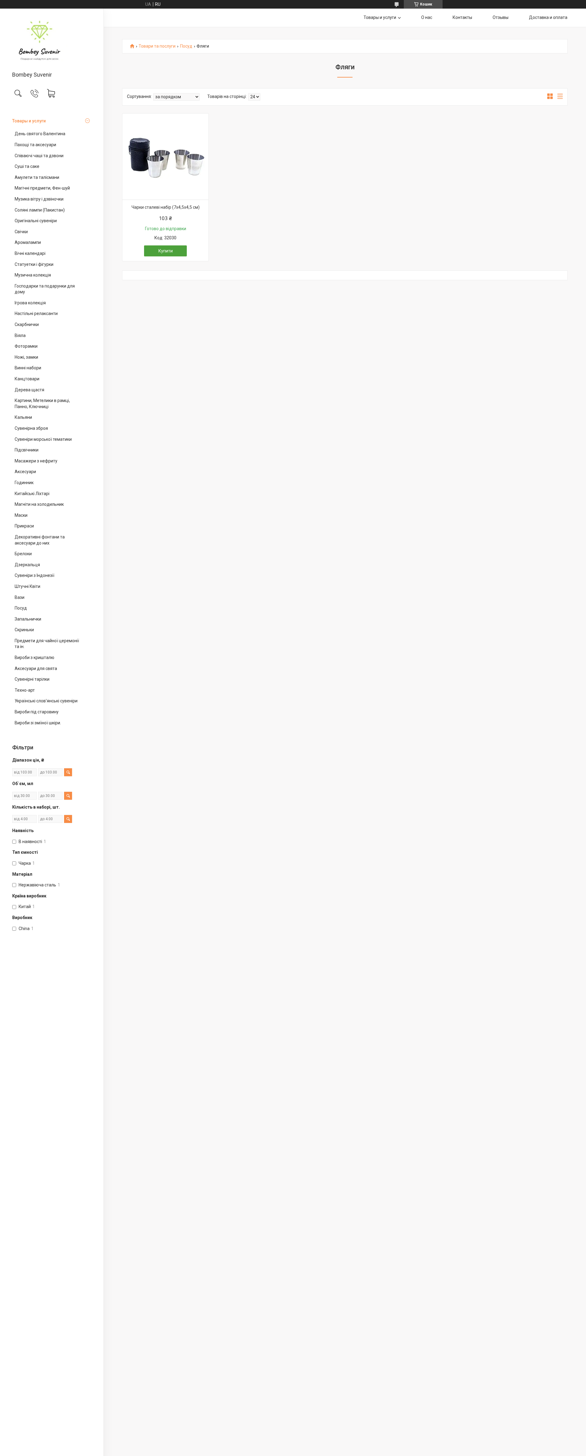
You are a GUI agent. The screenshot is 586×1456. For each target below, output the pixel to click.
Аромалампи (28, 242)
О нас (426, 17)
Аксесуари (25, 471)
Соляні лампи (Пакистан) (40, 210)
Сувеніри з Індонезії (34, 575)
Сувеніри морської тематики (43, 439)
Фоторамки (26, 346)
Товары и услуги (29, 120)
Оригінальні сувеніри (36, 220)
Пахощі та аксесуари (35, 144)
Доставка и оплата (548, 17)
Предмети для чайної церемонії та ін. (47, 643)
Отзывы (500, 17)
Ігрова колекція (30, 302)
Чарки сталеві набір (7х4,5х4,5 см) (166, 207)
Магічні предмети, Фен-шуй (42, 188)
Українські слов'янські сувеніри (46, 700)
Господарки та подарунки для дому (45, 289)
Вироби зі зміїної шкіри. (38, 722)
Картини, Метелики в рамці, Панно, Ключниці (42, 403)
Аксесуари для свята (36, 668)
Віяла (20, 335)
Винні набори (28, 367)
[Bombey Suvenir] (51, 40)
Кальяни (23, 417)
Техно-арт (25, 690)
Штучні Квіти (27, 586)
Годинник (24, 482)
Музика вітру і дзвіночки (39, 199)
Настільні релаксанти (36, 313)
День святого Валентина (40, 133)
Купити (165, 250)
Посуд (21, 608)
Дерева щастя (29, 389)
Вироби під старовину (37, 711)
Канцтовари (27, 378)
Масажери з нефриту (36, 460)
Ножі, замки (26, 357)
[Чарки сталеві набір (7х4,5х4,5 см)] (165, 157)
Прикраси (24, 525)
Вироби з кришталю (34, 657)
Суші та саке (27, 166)
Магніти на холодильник (39, 504)
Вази (19, 597)
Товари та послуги (157, 46)
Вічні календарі (30, 253)
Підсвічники (26, 449)
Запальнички (28, 619)
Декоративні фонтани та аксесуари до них (40, 539)
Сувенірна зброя (31, 428)
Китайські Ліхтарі (32, 493)
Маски (21, 515)
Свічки (21, 231)
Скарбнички (27, 324)
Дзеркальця (27, 564)
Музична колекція (33, 275)
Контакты (462, 17)
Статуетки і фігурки (34, 264)
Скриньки (24, 629)
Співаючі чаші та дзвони (39, 155)
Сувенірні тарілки (32, 679)
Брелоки (23, 553)
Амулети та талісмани (37, 177)
